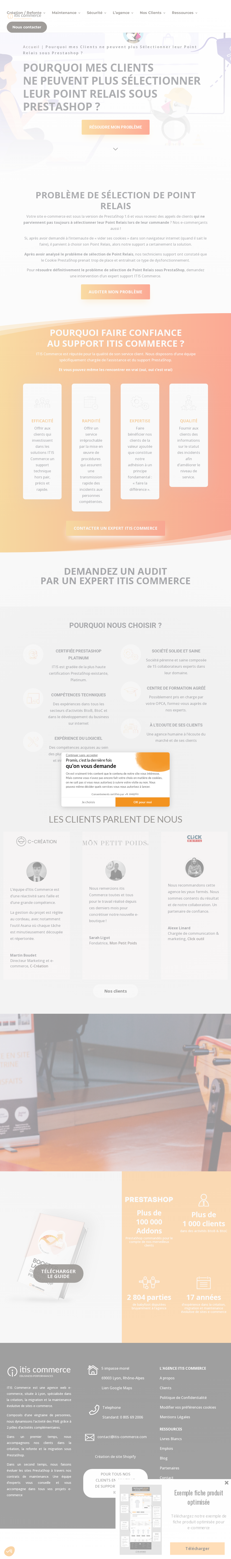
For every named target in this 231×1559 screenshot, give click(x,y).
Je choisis (88, 802)
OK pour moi (143, 802)
